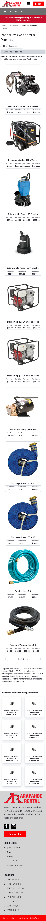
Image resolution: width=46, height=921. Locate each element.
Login (38, 3)
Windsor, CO (14, 26)
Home (4, 26)
